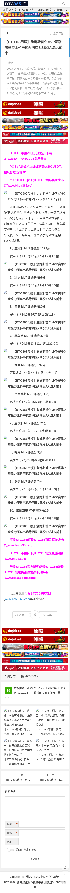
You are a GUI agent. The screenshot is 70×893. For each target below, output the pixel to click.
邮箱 (12, 833)
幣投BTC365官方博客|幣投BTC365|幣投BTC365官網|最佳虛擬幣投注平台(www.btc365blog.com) (34, 572)
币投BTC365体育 (24, 9)
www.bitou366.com (17, 599)
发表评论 (58, 33)
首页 (8, 9)
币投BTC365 (41, 692)
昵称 (12, 824)
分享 (49, 614)
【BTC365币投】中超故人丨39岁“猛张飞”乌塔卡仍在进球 (50, 759)
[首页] (65, 867)
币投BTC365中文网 (36, 876)
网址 (9, 841)
